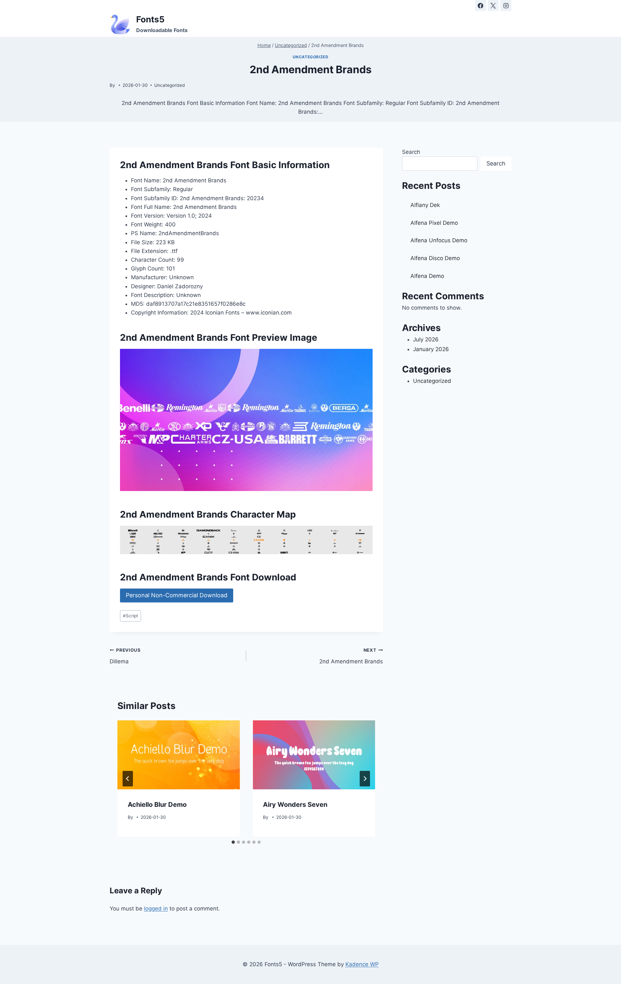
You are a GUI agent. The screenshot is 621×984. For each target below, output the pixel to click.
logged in (156, 908)
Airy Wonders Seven (295, 804)
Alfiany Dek (425, 205)
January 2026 (431, 349)
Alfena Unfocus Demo (438, 240)
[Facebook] (480, 5)
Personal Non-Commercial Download (176, 595)
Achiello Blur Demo (157, 804)
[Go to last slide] (128, 778)
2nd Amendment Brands (351, 656)
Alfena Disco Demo (435, 258)
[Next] (365, 778)
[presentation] (178, 754)
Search (411, 152)
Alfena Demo (427, 276)
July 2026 (426, 339)
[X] (493, 5)
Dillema (125, 656)
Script (130, 615)
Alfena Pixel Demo (434, 223)
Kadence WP (362, 964)
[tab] (233, 842)
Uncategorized (311, 56)
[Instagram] (505, 5)
